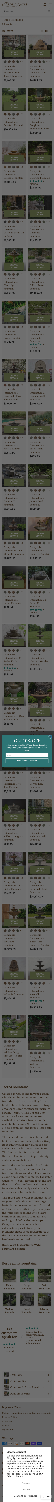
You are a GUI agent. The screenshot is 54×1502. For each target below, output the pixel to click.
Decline (25, 1489)
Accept (26, 1483)
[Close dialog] (50, 736)
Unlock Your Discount (27, 760)
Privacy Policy (15, 1476)
